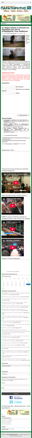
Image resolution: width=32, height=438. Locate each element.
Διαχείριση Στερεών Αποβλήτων (11, 135)
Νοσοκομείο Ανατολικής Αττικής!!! (9, 345)
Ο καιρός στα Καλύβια (6, 421)
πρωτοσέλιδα (10, 271)
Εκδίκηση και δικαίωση (7, 327)
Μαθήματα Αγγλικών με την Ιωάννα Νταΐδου (12, 312)
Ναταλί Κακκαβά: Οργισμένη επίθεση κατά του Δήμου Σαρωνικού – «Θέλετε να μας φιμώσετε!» (14, 359)
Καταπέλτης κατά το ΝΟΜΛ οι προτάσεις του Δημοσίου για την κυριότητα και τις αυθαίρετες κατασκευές (16, 306)
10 (3, 282)
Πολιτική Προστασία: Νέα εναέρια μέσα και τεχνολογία (14, 298)
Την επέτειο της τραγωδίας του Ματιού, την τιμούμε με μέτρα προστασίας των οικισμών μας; (16, 340)
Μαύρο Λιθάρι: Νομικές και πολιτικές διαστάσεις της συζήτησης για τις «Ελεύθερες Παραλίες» (14, 310)
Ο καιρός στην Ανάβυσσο (7, 420)
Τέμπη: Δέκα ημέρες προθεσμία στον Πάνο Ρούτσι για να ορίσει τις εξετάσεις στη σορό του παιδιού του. (15, 316)
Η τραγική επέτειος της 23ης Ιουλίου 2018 (11, 342)
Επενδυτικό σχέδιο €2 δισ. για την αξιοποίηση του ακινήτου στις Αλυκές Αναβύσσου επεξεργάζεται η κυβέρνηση (16, 351)
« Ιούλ (2, 288)
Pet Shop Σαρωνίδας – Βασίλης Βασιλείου (11, 296)
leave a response (8, 143)
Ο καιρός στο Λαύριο (6, 422)
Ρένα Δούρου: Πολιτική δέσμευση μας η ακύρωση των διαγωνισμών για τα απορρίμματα (16, 129)
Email (2, 388)
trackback (16, 143)
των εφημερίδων (16, 271)
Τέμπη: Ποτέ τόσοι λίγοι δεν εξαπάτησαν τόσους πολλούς (15, 347)
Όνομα (3, 383)
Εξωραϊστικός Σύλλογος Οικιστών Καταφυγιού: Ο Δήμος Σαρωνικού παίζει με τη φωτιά (14, 303)
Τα (7, 271)
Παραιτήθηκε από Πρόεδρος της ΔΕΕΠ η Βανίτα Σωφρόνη (14, 355)
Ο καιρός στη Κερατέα (6, 424)
